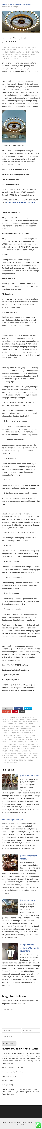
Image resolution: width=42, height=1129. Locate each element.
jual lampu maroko (28, 900)
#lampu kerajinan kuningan (24, 742)
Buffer (22, 712)
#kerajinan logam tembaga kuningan (18, 737)
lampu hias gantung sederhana (20, 4)
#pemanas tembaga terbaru (14, 760)
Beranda (4, 4)
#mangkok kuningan (20, 746)
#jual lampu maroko (26, 735)
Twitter (28, 708)
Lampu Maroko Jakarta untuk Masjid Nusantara (29, 948)
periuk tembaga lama (29, 775)
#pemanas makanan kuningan (15, 753)
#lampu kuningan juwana (13, 744)
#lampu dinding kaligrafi (13, 740)
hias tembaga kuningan (12, 820)
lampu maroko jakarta (18, 54)
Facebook (19, 708)
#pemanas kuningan (24, 751)
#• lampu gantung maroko (19, 717)
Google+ (7, 712)
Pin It (15, 712)
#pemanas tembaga (28, 758)
